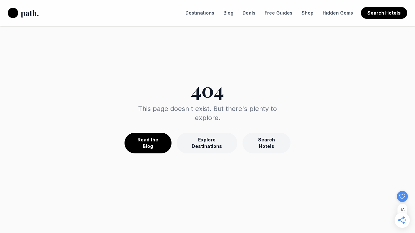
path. (30, 13)
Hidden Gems (338, 13)
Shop (308, 13)
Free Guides (278, 13)
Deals (249, 13)
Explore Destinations (207, 143)
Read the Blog (147, 143)
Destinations (199, 13)
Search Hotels (384, 13)
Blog (228, 13)
